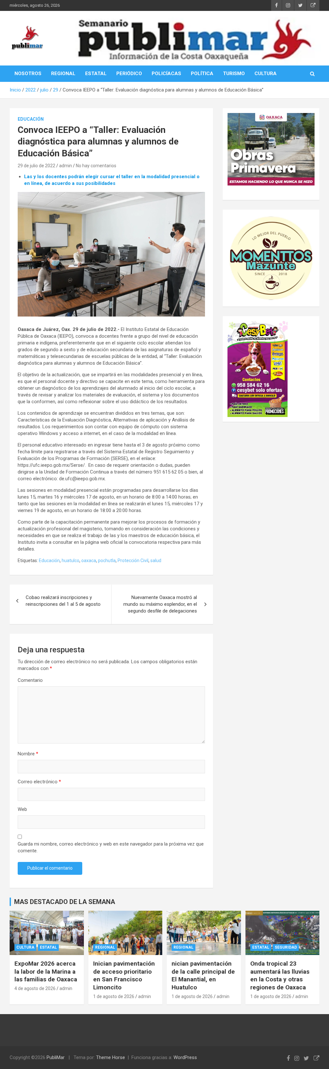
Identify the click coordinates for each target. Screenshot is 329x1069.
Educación (31, 119)
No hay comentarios (96, 165)
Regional (105, 947)
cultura (25, 947)
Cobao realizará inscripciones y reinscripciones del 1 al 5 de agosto (63, 601)
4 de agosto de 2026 (35, 988)
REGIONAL (63, 73)
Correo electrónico (39, 782)
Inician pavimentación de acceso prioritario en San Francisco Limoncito (124, 975)
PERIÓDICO (129, 73)
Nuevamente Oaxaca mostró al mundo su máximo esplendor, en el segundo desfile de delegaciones (160, 604)
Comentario (30, 680)
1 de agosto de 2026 (113, 996)
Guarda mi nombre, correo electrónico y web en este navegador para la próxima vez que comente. (111, 847)
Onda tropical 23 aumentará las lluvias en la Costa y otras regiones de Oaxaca (279, 975)
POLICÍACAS (166, 73)
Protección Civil (133, 560)
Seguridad (286, 947)
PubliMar (56, 1057)
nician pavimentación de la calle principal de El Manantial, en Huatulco (203, 975)
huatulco (70, 560)
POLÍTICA (202, 73)
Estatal (48, 947)
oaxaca (88, 560)
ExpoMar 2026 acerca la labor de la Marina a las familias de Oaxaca (45, 971)
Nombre (28, 754)
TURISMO (234, 73)
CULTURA (265, 73)
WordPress (185, 1057)
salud (155, 560)
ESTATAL (96, 73)
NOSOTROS (27, 73)
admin (65, 165)
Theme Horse (110, 1057)
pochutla (107, 560)
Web (22, 809)
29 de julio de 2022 (36, 165)
